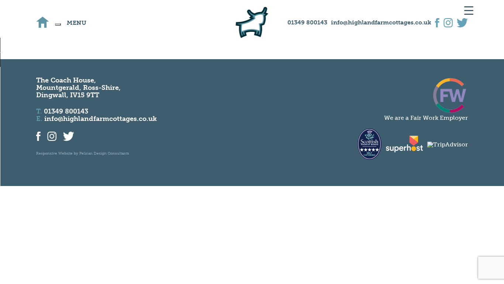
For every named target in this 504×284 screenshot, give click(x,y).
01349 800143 (307, 22)
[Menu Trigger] (469, 10)
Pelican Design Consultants (104, 153)
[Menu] (58, 24)
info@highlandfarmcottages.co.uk (381, 22)
